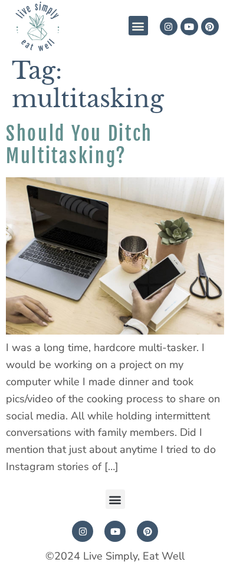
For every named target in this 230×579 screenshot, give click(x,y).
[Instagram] (169, 26)
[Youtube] (189, 26)
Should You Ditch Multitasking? (79, 145)
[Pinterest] (210, 26)
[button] (138, 25)
